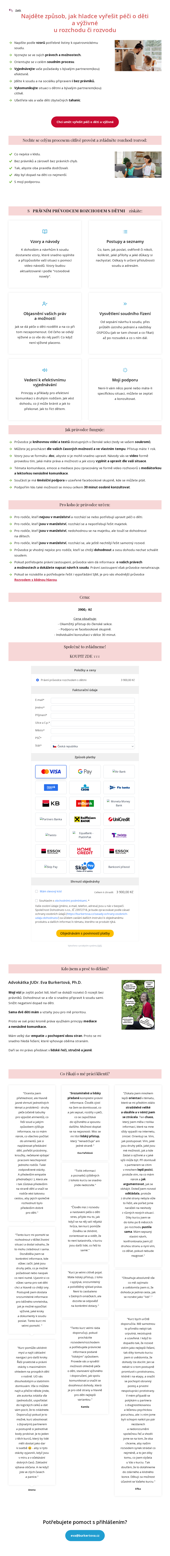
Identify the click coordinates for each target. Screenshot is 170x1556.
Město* (40, 730)
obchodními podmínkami (71, 900)
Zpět (18, 10)
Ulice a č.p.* (42, 723)
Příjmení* (41, 715)
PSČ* (38, 738)
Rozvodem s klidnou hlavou (35, 580)
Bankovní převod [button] (119, 867)
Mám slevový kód (51, 891)
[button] (51, 771)
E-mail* (39, 700)
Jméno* (40, 707)
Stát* (38, 745)
